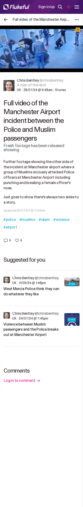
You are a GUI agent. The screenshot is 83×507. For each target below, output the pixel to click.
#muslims (27, 219)
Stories (60, 90)
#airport (10, 227)
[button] (7, 240)
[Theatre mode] (67, 66)
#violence (61, 219)
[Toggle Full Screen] (77, 66)
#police (9, 219)
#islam (44, 219)
